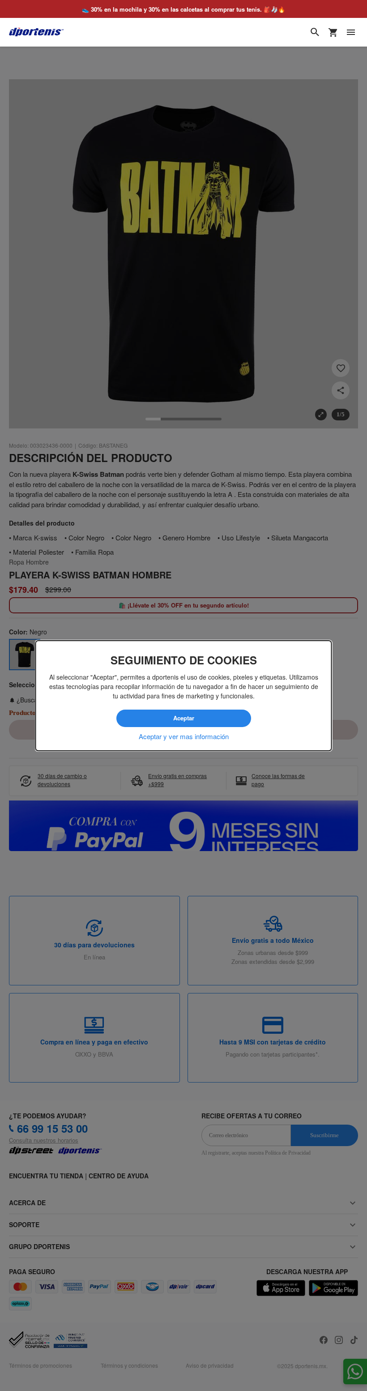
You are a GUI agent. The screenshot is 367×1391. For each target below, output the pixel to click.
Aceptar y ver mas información (184, 736)
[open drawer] (351, 32)
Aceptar (183, 718)
